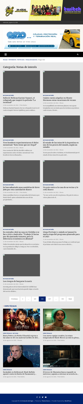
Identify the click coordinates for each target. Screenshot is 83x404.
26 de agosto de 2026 (9, 340)
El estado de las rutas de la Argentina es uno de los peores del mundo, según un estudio (61, 145)
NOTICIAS (15, 333)
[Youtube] (45, 397)
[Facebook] (37, 397)
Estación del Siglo (27, 401)
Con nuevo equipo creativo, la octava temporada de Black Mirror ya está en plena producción (61, 338)
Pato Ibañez (23, 105)
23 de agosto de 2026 (49, 377)
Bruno (61, 103)
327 (49, 299)
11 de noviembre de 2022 (50, 192)
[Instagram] (39, 397)
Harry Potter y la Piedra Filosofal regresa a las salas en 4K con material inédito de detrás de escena (21, 338)
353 (62, 299)
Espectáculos (7, 333)
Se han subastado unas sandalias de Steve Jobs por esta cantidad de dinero (21, 188)
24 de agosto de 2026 (9, 377)
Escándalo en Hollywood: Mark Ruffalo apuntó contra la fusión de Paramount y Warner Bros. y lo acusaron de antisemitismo (21, 374)
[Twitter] (42, 397)
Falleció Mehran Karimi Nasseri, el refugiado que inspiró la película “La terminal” (19, 100)
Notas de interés (8, 95)
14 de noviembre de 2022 (10, 105)
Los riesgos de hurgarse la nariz (17, 281)
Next (70, 299)
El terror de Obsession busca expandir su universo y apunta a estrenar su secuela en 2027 (60, 374)
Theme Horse (46, 401)
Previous (14, 299)
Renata (20, 340)
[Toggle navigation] (5, 54)
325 (35, 299)
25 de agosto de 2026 (49, 340)
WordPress (68, 401)
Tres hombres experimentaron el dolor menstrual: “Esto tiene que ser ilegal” (21, 144)
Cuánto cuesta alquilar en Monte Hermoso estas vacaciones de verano (59, 99)
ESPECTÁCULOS (11, 306)
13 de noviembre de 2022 (10, 192)
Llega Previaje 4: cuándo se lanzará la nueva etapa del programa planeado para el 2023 (61, 234)
